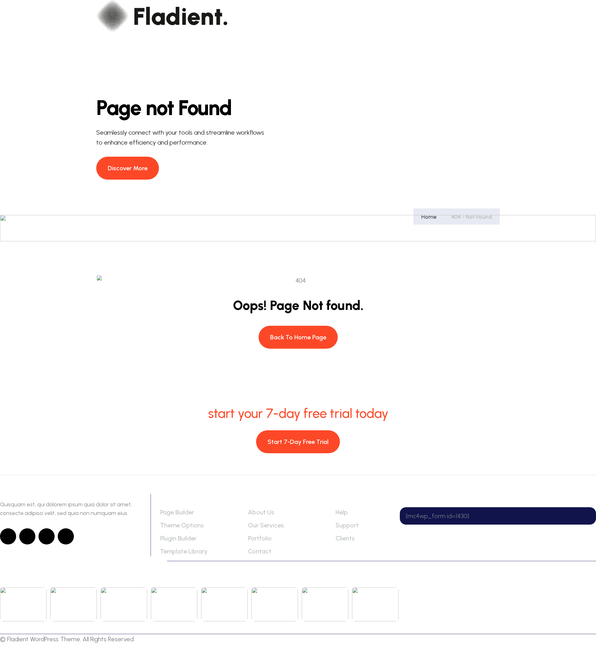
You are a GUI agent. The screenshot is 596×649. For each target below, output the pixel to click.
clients (345, 538)
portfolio (260, 538)
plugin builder (178, 538)
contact (259, 551)
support (347, 525)
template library (184, 551)
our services (266, 525)
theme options (182, 525)
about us (261, 512)
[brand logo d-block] (162, 16)
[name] (127, 168)
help (342, 512)
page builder (177, 512)
